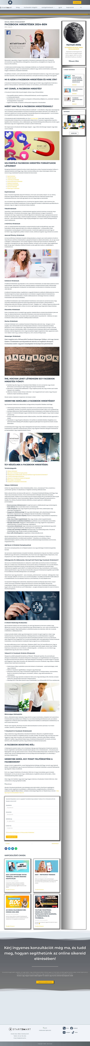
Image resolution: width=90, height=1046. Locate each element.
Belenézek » (74, 84)
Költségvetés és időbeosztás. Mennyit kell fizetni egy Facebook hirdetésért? (27, 474)
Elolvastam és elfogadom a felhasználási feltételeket (20, 832)
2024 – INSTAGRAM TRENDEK (45, 874)
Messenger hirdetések (13, 188)
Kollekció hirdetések (12, 183)
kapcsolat (70, 7)
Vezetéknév (9, 805)
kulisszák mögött (30, 7)
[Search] (80, 7)
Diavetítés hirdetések (13, 185)
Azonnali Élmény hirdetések (14, 181)
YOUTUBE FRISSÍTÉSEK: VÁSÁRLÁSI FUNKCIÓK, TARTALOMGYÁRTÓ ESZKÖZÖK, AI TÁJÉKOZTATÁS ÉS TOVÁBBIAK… (46, 914)
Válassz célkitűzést (12, 471)
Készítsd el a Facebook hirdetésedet (17, 481)
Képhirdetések (11, 176)
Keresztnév (8, 812)
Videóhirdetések (11, 178)
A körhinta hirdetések (13, 179)
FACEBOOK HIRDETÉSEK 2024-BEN (77, 99)
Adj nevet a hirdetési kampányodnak (17, 473)
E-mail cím (8, 825)
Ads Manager (34, 118)
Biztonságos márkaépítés (14, 479)
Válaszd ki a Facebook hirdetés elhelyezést (18, 478)
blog (18, 7)
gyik (60, 7)
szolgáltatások (47, 7)
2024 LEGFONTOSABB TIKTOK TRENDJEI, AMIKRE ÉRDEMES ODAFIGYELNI (16, 876)
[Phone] (10, 2)
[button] (6, 848)
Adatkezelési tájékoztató (45, 1030)
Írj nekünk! (77, 2)
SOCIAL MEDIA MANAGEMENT (15, 22)
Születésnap (9, 819)
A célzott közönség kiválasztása (15, 476)
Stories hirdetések (12, 186)
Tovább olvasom (10, 889)
